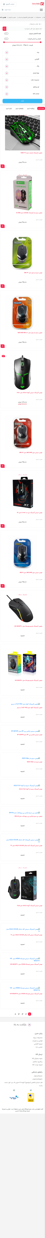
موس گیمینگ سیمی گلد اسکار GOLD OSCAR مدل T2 (26, 935)
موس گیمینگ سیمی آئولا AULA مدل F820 (29, 392)
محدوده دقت (35, 80)
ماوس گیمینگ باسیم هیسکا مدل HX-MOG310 (28, 680)
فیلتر (22, 101)
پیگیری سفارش (37, 1061)
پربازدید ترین (30, 108)
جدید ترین (41, 108)
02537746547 (37, 1079)
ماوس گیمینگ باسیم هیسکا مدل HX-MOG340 (28, 626)
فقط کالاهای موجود (35, 33)
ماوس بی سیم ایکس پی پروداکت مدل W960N (28, 816)
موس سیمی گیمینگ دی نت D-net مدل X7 (29, 512)
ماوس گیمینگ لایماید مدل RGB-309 (31, 153)
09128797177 (38, 1076)
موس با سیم (39, 160)
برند (38, 52)
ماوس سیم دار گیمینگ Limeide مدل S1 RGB (29, 213)
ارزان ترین (9, 108)
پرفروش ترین (19, 108)
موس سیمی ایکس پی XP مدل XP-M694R (29, 734)
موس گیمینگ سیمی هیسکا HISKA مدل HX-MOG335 (26, 993)
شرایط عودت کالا (37, 1064)
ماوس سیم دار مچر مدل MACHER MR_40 (30, 332)
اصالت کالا (36, 93)
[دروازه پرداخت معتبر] (31, 1097)
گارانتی (37, 59)
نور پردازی (36, 86)
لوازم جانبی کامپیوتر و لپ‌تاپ (25, 17)
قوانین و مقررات (37, 1040)
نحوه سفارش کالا (37, 1058)
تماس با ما (39, 1047)
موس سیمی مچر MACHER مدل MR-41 (31, 572)
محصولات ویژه (37, 1037)
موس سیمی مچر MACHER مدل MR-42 (30, 452)
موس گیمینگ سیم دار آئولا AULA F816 (30, 789)
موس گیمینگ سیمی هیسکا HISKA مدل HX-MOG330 (26, 964)
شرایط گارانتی (38, 1044)
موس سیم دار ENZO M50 (34, 762)
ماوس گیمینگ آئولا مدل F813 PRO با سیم (29, 707)
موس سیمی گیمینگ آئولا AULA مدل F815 (29, 905)
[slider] (40, 42)
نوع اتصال (36, 73)
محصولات (38, 17)
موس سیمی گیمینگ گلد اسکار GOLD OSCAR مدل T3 (26, 845)
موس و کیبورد (12, 17)
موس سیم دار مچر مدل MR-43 (33, 273)
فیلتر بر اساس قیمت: (34, 39)
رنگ (38, 66)
